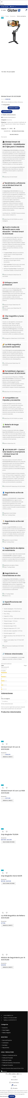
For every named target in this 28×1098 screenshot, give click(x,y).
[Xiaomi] (13, 977)
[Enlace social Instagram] (4, 7)
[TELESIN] (13, 991)
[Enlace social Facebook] (2, 7)
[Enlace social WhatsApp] (5, 7)
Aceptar (12, 1096)
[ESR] (13, 998)
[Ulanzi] (13, 984)
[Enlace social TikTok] (7, 7)
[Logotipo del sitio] (14, 10)
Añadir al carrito (13, 107)
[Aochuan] (13, 1006)
